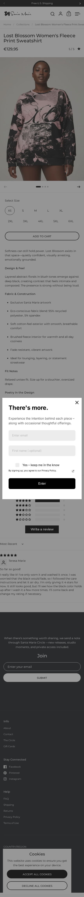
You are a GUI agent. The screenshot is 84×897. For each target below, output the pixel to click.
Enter (42, 483)
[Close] (77, 402)
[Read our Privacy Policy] (73, 471)
